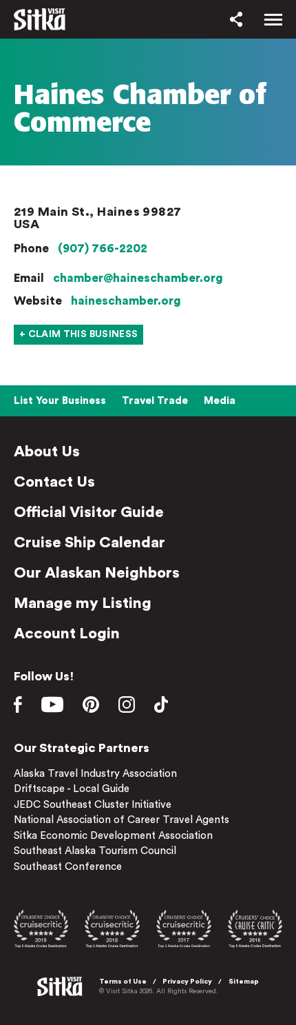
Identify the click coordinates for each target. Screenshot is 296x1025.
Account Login (67, 633)
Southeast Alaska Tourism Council (95, 851)
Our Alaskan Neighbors (97, 572)
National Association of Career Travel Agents (121, 820)
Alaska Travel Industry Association (95, 774)
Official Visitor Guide (89, 512)
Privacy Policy (187, 981)
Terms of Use (123, 981)
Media (219, 401)
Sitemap (244, 981)
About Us (47, 451)
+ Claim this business (78, 334)
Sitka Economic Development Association (113, 836)
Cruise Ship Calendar (89, 542)
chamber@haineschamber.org (138, 278)
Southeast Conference (68, 867)
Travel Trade (155, 401)
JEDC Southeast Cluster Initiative (92, 805)
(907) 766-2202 (102, 248)
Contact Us (54, 481)
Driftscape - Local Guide (71, 789)
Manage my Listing (82, 603)
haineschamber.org (126, 301)
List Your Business (60, 401)
